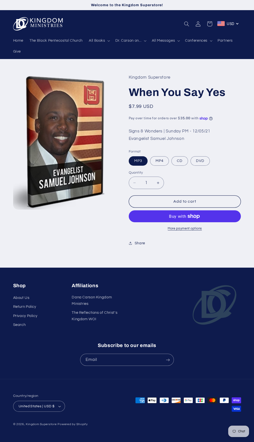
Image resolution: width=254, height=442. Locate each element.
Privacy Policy (25, 316)
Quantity (136, 172)
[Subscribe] (168, 360)
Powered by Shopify (73, 424)
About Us (21, 298)
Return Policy (24, 307)
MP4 (159, 161)
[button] (99, 40)
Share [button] (140, 243)
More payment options (185, 228)
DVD (200, 161)
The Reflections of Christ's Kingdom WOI (94, 316)
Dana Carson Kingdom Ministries (92, 300)
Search (19, 325)
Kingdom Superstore (41, 424)
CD (180, 161)
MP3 (138, 161)
